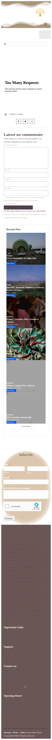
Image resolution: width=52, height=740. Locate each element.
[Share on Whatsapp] (32, 121)
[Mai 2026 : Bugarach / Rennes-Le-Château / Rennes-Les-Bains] (26, 280)
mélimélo (43, 586)
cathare (33, 560)
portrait (40, 596)
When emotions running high (18, 417)
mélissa (6, 590)
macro (13, 578)
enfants (14, 567)
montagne (42, 582)
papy (13, 593)
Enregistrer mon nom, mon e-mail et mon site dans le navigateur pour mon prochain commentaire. (25, 200)
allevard (33, 549)
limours (39, 574)
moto (17, 586)
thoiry (22, 607)
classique (20, 563)
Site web (7, 188)
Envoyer (8, 518)
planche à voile (10, 596)
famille (27, 567)
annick (40, 549)
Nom (6, 170)
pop (18, 596)
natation (21, 590)
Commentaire (10, 145)
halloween (20, 575)
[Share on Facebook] (18, 121)
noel (33, 589)
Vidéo (8, 285)
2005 (26, 546)
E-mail (7, 179)
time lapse (29, 607)
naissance (13, 590)
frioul (23, 571)
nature (28, 589)
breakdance (34, 556)
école (6, 614)
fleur (36, 568)
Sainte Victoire (32, 603)
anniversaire (12, 552)
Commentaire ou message (16, 488)
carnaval (27, 560)
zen (41, 610)
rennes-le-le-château (27, 600)
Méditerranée (34, 586)
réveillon (23, 603)
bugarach (44, 557)
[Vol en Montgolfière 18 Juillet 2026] (26, 249)
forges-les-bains (12, 571)
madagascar (24, 578)
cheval (6, 564)
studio (16, 607)
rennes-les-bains (41, 600)
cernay (39, 560)
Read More (10, 263)
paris (28, 593)
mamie (42, 579)
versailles (19, 611)
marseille (25, 582)
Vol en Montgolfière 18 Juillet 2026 (21, 258)
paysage (34, 593)
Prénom (6, 473)
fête (35, 571)
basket (6, 557)
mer (34, 582)
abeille (32, 546)
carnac (20, 560)
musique (9, 317)
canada (12, 560)
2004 (20, 545)
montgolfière (9, 586)
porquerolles (26, 596)
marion (16, 582)
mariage (8, 582)
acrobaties (40, 546)
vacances (10, 610)
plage (42, 593)
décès (5, 568)
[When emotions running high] (26, 408)
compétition (30, 563)
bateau (13, 556)
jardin (27, 575)
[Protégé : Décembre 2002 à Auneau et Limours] (26, 312)
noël (38, 589)
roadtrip (17, 603)
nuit (43, 590)
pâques (6, 600)
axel (31, 553)
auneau (25, 552)
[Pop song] (26, 344)
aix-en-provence (10, 549)
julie (32, 575)
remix (18, 600)
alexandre (23, 549)
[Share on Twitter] (25, 121)
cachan (6, 560)
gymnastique (9, 575)
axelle (36, 553)
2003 (13, 545)
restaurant (8, 603)
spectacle (8, 606)
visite (26, 610)
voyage (9, 256)
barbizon (42, 553)
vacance (39, 606)
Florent (42, 567)
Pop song (10, 354)
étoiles (12, 614)
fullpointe (29, 571)
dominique (40, 564)
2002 (6, 545)
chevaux (12, 564)
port (34, 596)
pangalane (7, 593)
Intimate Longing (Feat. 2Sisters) (20, 385)
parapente (20, 593)
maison (36, 578)
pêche (12, 600)
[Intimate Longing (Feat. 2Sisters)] (26, 376)
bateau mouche (23, 557)
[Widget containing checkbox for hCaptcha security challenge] (22, 506)
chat (44, 560)
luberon (6, 579)
